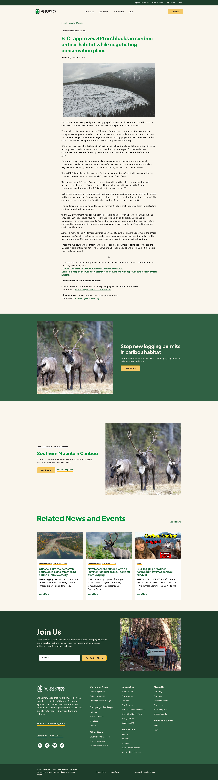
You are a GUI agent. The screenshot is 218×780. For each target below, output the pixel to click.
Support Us (128, 687)
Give (131, 11)
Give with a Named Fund (132, 714)
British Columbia (61, 446)
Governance (159, 705)
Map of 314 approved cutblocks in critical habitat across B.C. (92, 268)
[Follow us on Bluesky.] (54, 745)
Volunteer (126, 743)
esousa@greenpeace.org (87, 298)
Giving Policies (128, 718)
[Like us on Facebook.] (47, 745)
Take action (130, 368)
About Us (89, 11)
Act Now (125, 738)
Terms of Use (113, 772)
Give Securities (128, 705)
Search (172, 3)
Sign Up (125, 734)
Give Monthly (127, 696)
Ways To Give (127, 691)
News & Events (158, 3)
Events (156, 725)
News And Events (163, 720)
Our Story (158, 691)
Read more (46, 470)
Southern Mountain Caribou (74, 31)
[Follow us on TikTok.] (62, 745)
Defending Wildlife (44, 446)
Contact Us (42, 736)
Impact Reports (160, 714)
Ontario (93, 725)
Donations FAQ (128, 723)
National (93, 712)
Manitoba (94, 721)
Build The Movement (131, 747)
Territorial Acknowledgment (51, 723)
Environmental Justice (99, 745)
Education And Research (100, 737)
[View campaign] (143, 459)
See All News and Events (72, 23)
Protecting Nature (97, 691)
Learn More (44, 594)
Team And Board (161, 700)
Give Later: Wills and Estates (133, 709)
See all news (175, 522)
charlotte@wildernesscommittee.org (93, 289)
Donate (175, 11)
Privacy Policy (101, 772)
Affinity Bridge (149, 772)
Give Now (126, 700)
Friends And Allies (97, 741)
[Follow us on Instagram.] (40, 745)
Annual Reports (160, 709)
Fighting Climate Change (100, 700)
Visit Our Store (56, 736)
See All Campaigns (65, 469)
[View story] (60, 547)
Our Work (103, 11)
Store (180, 3)
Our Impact (158, 696)
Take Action (118, 11)
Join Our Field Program (131, 752)
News (156, 730)
